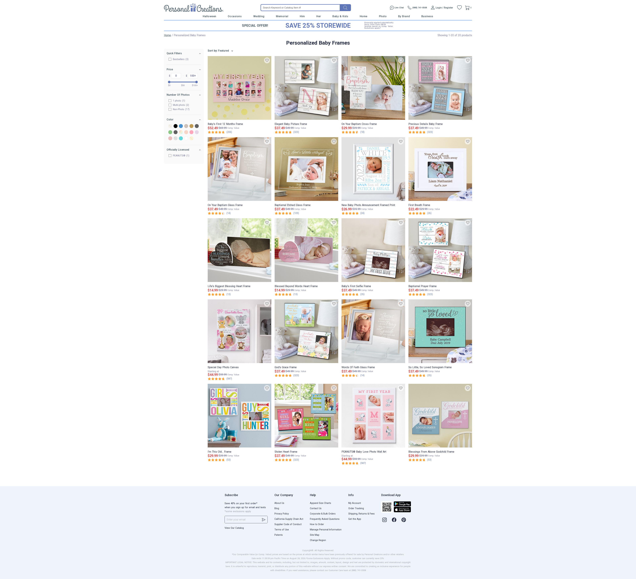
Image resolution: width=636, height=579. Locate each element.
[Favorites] (459, 7)
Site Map (314, 535)
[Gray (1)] (197, 126)
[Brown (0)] (186, 126)
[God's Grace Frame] (306, 331)
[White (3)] (186, 138)
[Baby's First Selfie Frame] (373, 250)
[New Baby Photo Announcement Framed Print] (373, 169)
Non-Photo (181, 109)
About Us (279, 503)
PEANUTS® (180, 155)
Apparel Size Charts (320, 503)
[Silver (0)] (176, 138)
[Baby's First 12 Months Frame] (239, 88)
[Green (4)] (170, 132)
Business (427, 16)
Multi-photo (180, 105)
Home (363, 16)
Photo (383, 16)
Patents (278, 535)
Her (318, 16)
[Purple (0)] (197, 132)
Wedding (259, 16)
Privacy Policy (281, 513)
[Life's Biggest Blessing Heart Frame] (239, 250)
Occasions (235, 16)
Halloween (209, 16)
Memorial (282, 16)
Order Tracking (356, 508)
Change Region (318, 540)
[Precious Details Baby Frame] (440, 88)
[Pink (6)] (191, 132)
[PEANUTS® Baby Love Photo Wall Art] (373, 415)
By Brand (404, 16)
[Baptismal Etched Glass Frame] (306, 169)
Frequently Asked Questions (325, 519)
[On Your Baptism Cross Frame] (373, 88)
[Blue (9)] (181, 126)
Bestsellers (180, 59)
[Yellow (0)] (191, 138)
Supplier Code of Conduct (288, 524)
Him (302, 16)
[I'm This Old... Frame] (239, 415)
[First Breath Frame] (440, 169)
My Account (354, 503)
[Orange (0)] (186, 132)
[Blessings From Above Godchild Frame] (440, 415)
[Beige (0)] (170, 126)
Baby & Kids (340, 16)
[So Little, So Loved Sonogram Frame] (440, 331)
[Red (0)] (170, 138)
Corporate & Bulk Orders (323, 513)
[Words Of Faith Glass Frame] (373, 331)
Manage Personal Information (326, 529)
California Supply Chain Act (288, 519)
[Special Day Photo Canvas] (239, 331)
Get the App (354, 519)
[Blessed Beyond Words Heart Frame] (306, 250)
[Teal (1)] (181, 138)
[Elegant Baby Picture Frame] (306, 88)
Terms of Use (281, 529)
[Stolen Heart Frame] (306, 415)
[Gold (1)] (191, 126)
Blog (276, 508)
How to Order (317, 524)
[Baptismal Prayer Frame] (440, 250)
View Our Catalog (234, 527)
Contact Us (315, 508)
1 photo (178, 100)
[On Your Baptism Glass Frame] (239, 169)
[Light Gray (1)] (176, 132)
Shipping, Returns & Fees (361, 513)
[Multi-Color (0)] (181, 132)
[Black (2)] (176, 126)
